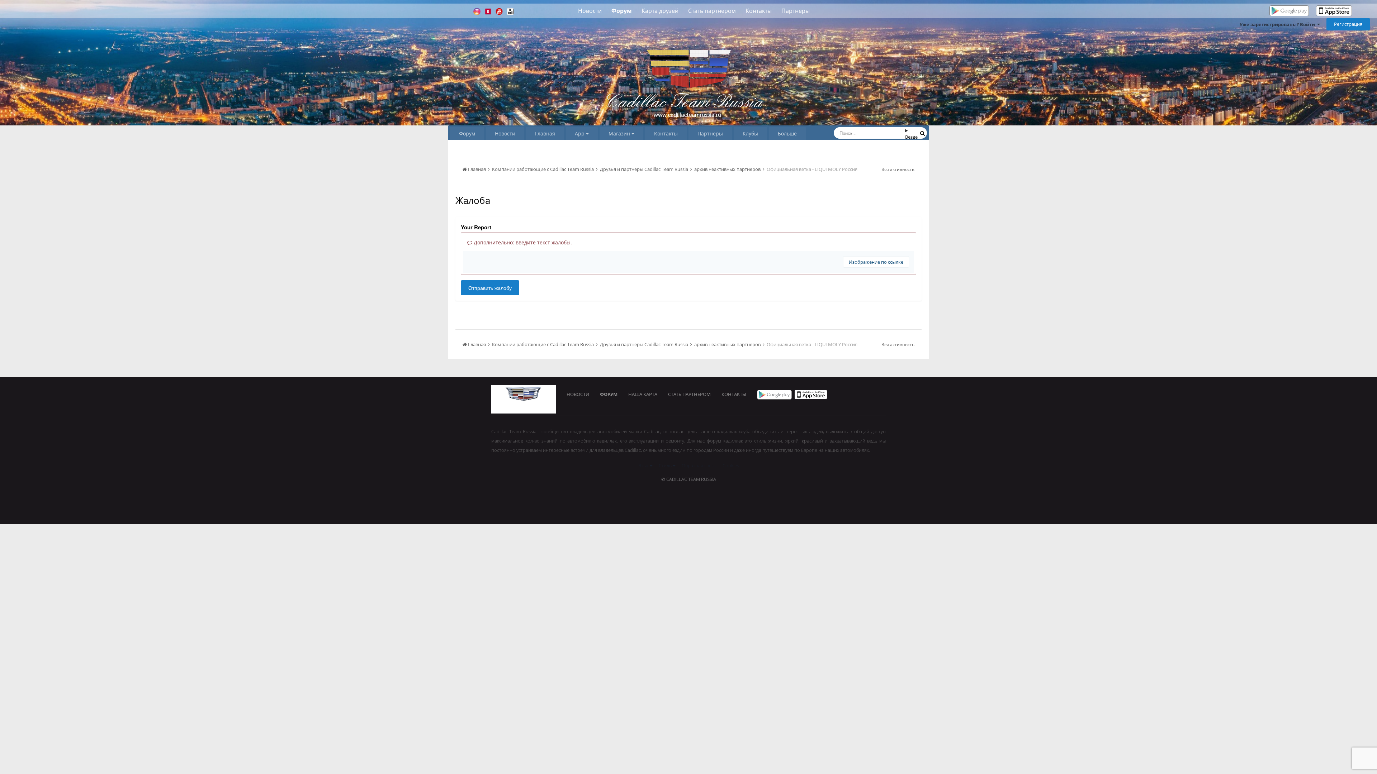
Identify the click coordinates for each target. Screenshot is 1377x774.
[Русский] (1360, 11)
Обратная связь (699, 465)
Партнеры (795, 11)
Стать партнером (712, 11)
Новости (590, 11)
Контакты (759, 11)
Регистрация (1348, 24)
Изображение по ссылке (876, 262)
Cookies (731, 465)
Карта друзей (660, 11)
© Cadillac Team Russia (688, 479)
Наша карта (642, 394)
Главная (545, 133)
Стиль (666, 465)
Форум (621, 11)
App (580, 133)
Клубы (750, 133)
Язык (644, 465)
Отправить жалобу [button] (490, 287)
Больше (787, 133)
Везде (911, 137)
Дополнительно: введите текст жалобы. (522, 242)
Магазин (620, 133)
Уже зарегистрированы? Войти (1278, 24)
